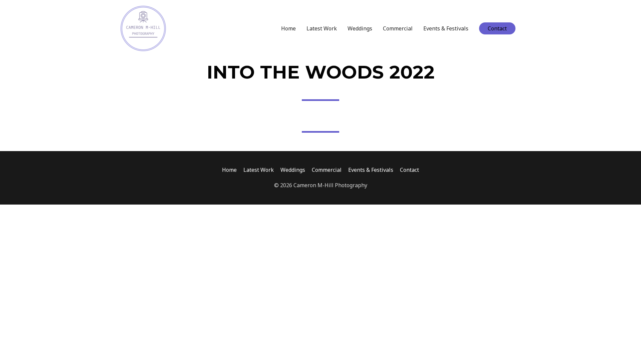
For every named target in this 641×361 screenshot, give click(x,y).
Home (288, 28)
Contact (409, 169)
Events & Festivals (445, 28)
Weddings (360, 28)
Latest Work (321, 28)
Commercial (398, 28)
